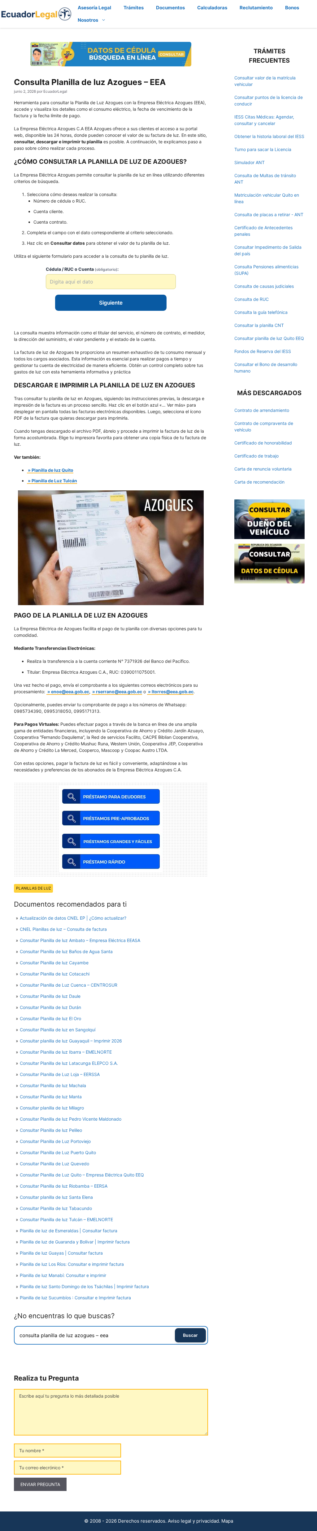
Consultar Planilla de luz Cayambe (54, 962)
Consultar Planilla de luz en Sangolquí (57, 1029)
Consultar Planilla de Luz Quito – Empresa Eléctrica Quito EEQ (82, 1174)
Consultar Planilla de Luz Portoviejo (55, 1141)
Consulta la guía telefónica (261, 312)
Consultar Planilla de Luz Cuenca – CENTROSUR (68, 985)
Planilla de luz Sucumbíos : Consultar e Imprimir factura (75, 1297)
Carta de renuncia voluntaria (263, 468)
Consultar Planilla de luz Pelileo (51, 1130)
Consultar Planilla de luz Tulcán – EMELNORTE (66, 1219)
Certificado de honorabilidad (263, 442)
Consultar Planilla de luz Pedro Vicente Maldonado (70, 1119)
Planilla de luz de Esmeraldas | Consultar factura (68, 1230)
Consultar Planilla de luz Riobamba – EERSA (63, 1186)
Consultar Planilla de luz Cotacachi (54, 973)
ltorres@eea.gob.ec (172, 691)
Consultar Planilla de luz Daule (50, 996)
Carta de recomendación (259, 481)
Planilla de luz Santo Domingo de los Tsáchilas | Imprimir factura (84, 1286)
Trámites (134, 8)
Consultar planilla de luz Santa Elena (56, 1197)
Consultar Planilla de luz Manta (51, 1096)
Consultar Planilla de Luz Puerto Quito (58, 1152)
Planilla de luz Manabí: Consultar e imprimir (63, 1275)
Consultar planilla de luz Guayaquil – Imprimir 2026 (71, 1040)
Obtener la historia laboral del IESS (269, 136)
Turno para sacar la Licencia (262, 149)
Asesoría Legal (94, 8)
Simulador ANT (249, 162)
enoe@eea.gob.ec (70, 691)
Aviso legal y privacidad (193, 1521)
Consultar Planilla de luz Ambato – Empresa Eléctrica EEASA (80, 940)
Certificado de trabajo (256, 455)
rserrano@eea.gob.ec (119, 691)
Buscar (190, 1335)
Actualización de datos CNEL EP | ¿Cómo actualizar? (73, 918)
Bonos (292, 8)
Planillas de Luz (33, 888)
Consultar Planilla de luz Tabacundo (56, 1208)
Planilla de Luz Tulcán (54, 480)
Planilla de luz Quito (52, 470)
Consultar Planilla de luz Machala (53, 1085)
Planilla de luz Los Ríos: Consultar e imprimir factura (72, 1264)
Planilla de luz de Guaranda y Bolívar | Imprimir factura (75, 1241)
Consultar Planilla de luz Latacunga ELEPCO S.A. (69, 1063)
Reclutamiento (256, 8)
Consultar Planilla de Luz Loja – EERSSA (60, 1074)
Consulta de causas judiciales (264, 286)
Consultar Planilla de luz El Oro (50, 1018)
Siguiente (111, 303)
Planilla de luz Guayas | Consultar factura (61, 1253)
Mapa (227, 1521)
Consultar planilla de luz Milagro (52, 1107)
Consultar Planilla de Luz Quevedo (54, 1163)
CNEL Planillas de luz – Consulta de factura (63, 929)
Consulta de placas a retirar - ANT (268, 214)
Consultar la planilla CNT (259, 325)
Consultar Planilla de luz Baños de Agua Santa (66, 951)
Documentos (170, 8)
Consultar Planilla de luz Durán (50, 1007)
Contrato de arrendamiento (261, 410)
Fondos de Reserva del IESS (262, 351)
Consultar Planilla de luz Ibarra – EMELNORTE (66, 1052)
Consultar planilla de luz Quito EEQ (269, 338)
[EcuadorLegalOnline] (36, 13)
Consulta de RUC (251, 299)
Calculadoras (212, 8)
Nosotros (88, 20)
